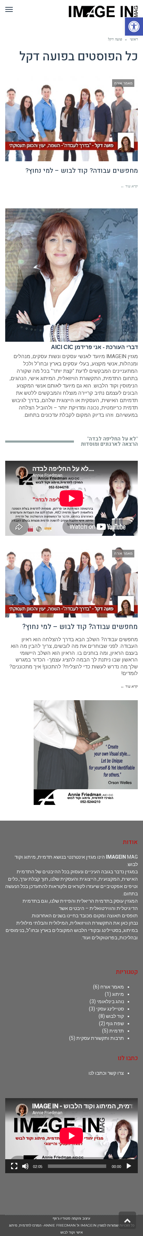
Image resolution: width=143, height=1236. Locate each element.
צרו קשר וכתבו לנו (106, 1073)
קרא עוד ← (129, 186)
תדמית (116, 1031)
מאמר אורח (112, 987)
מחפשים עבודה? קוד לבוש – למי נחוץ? (81, 171)
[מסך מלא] (14, 1166)
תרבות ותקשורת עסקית (100, 1038)
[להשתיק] (25, 1166)
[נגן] (128, 1166)
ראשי (134, 39)
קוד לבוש (115, 1016)
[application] (71, 1135)
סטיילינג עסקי (110, 1009)
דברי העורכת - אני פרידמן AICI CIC (94, 347)
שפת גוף (115, 1023)
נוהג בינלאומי (110, 1001)
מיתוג (118, 994)
